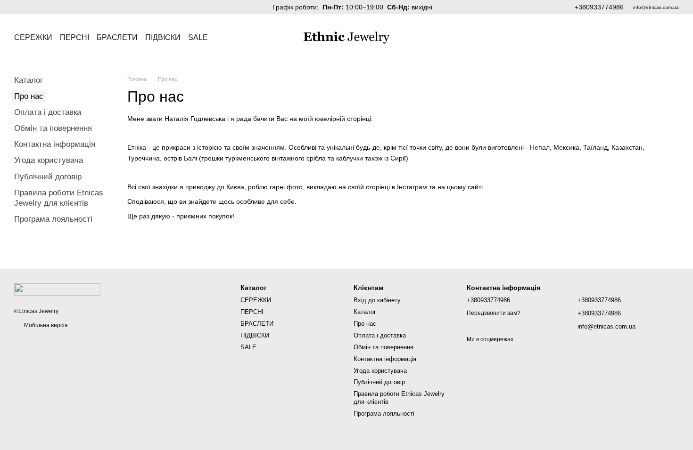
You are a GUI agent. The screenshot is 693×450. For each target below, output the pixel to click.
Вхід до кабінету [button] (377, 300)
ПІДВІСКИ (163, 37)
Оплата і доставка (47, 112)
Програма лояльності (53, 219)
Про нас (365, 323)
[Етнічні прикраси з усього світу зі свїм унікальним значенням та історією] (57, 289)
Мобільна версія (45, 325)
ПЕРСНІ (74, 37)
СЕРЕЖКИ (33, 37)
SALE (198, 37)
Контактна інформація (54, 144)
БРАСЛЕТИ (117, 37)
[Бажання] (646, 37)
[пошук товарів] (224, 37)
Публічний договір (48, 176)
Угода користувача (48, 160)
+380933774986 (599, 7)
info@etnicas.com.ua (656, 7)
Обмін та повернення (53, 128)
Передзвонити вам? (493, 313)
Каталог (28, 80)
